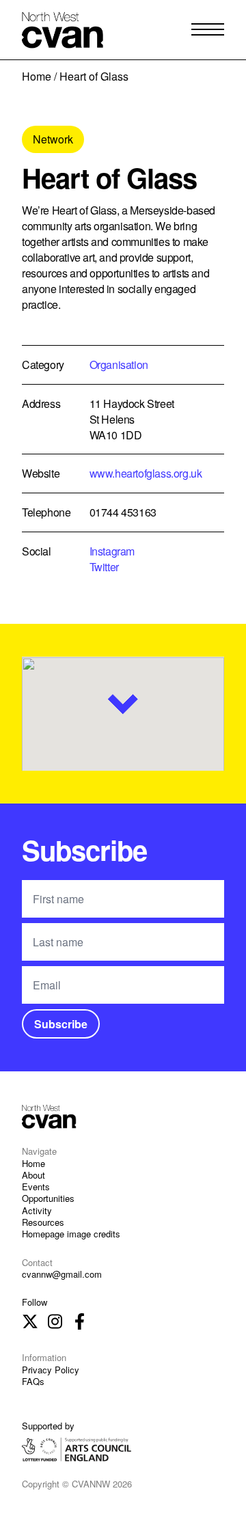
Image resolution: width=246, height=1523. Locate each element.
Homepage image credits (71, 1233)
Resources (43, 1222)
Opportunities (48, 1198)
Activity (37, 1210)
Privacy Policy (50, 1369)
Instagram (112, 551)
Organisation (119, 364)
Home (36, 76)
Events (36, 1186)
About (33, 1174)
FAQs (33, 1381)
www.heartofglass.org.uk (146, 473)
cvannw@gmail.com (62, 1273)
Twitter (104, 567)
